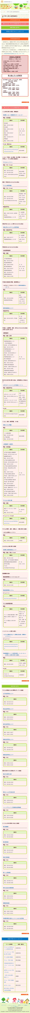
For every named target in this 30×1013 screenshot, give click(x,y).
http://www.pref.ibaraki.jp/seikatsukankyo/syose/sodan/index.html (11, 646)
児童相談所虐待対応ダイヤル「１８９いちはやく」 (9, 965)
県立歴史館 (5, 842)
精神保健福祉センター (8, 308)
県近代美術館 (6, 857)
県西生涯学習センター (8, 754)
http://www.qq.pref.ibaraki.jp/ (10, 598)
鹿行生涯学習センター (8, 724)
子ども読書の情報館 (8, 957)
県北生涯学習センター (8, 708)
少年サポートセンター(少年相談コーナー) (13, 385)
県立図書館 (5, 826)
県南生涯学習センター (8, 739)
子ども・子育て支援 (8, 960)
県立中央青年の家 (7, 774)
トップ (3, 11)
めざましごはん (7, 985)
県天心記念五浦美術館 (8, 887)
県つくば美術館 (6, 872)
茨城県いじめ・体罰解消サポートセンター (13, 115)
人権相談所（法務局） (8, 444)
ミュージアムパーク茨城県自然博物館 (12, 807)
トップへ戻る (25, 102)
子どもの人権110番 (7, 500)
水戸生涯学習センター (8, 693)
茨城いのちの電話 (7, 424)
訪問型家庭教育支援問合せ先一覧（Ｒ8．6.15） (14, 53)
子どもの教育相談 (7, 185)
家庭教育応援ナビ (8, 1)
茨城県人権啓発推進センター (10, 549)
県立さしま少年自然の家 (9, 792)
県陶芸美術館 (6, 903)
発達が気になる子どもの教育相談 (11, 227)
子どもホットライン (8, 162)
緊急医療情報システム (8, 590)
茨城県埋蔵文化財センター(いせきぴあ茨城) (13, 918)
